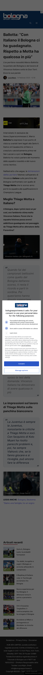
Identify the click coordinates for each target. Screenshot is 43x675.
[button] (21, 333)
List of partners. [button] (26, 345)
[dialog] (21, 337)
